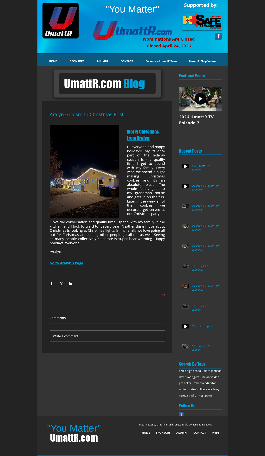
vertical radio (187, 395)
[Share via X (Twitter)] (61, 283)
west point (205, 395)
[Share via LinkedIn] (70, 283)
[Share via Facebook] (51, 283)
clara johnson (213, 371)
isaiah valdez (210, 377)
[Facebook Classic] (181, 414)
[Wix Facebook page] (218, 36)
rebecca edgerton (205, 383)
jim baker (185, 383)
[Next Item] (215, 99)
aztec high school (190, 371)
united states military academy (199, 389)
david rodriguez (189, 377)
